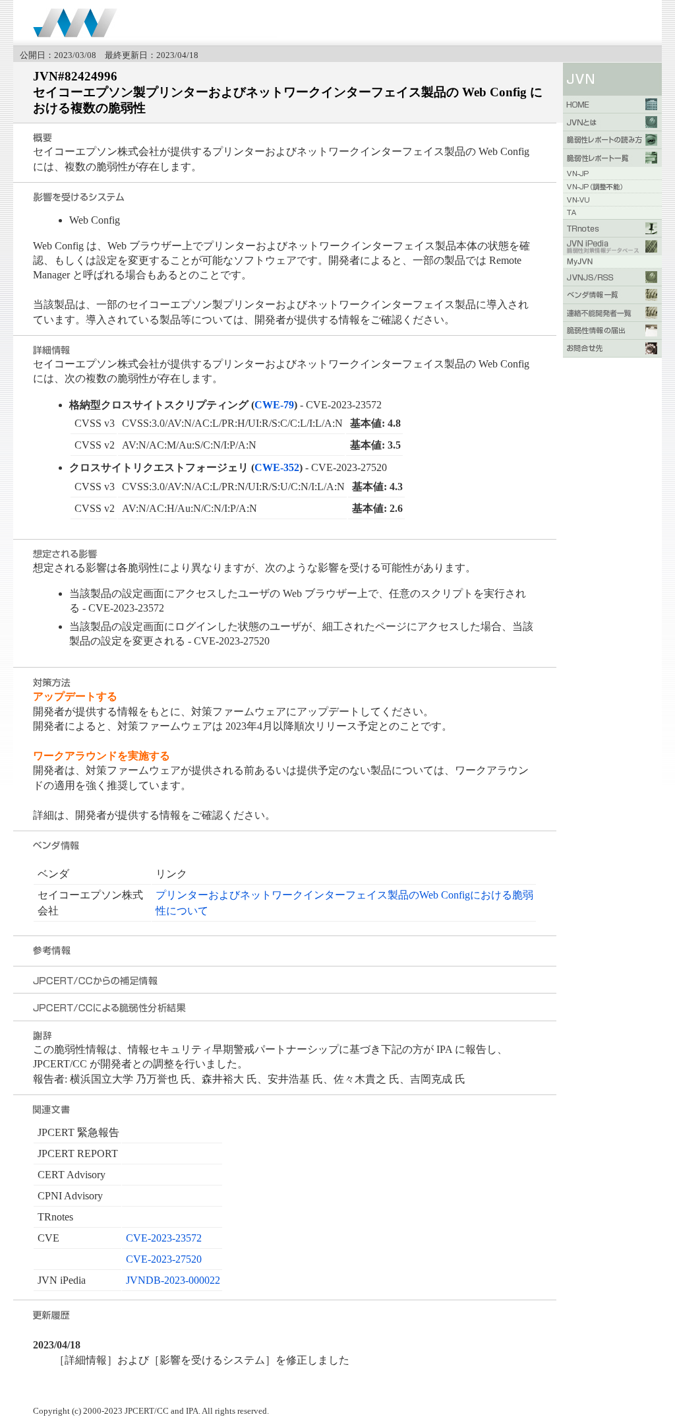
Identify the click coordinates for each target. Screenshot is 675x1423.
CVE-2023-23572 (164, 1238)
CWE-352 (276, 467)
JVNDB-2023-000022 (173, 1280)
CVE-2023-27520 (164, 1259)
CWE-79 (274, 404)
